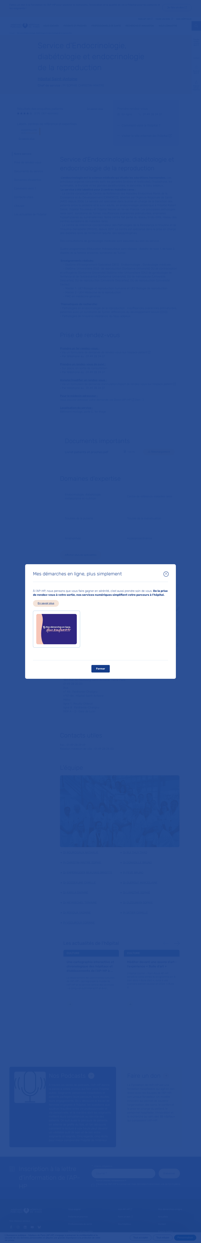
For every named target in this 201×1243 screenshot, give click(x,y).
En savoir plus (46, 603)
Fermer (100, 668)
